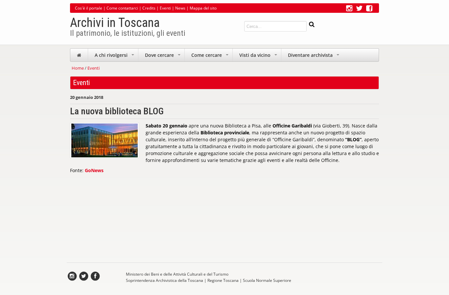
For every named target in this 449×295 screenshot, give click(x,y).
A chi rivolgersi (115, 56)
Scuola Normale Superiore (267, 280)
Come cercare (210, 56)
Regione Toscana (223, 280)
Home (78, 68)
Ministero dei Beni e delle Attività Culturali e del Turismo (177, 274)
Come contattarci (122, 8)
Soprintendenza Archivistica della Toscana (164, 280)
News (180, 8)
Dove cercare (163, 56)
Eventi (165, 8)
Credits (148, 8)
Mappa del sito (203, 8)
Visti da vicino (258, 56)
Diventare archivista (314, 56)
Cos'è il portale (88, 8)
